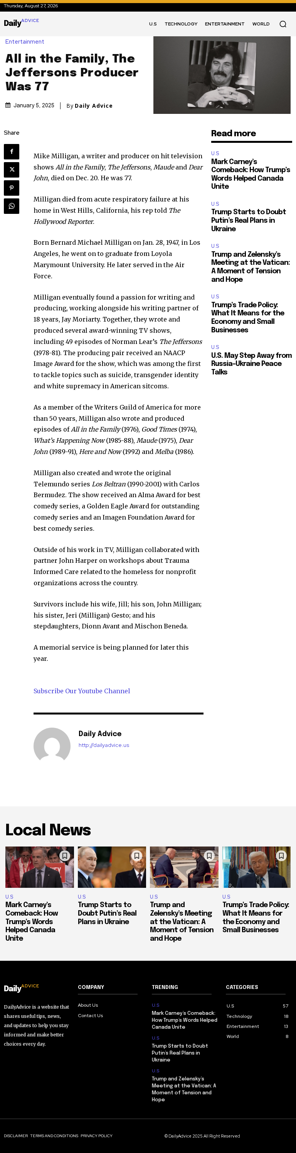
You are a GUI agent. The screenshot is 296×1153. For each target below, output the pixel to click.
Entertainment (24, 42)
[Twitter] (11, 170)
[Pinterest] (11, 188)
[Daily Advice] (52, 746)
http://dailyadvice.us (104, 745)
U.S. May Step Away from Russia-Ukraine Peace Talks (251, 364)
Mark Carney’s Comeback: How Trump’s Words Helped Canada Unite (31, 922)
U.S (215, 153)
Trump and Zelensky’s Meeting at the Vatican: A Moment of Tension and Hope (182, 922)
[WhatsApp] (11, 206)
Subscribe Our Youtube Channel (82, 691)
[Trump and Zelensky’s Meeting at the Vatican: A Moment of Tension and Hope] (184, 867)
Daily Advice (94, 105)
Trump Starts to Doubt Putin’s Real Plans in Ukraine (248, 220)
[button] (283, 24)
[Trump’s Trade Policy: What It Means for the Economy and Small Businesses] (256, 867)
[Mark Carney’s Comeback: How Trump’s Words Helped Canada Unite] (39, 867)
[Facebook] (11, 151)
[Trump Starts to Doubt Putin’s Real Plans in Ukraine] (112, 867)
